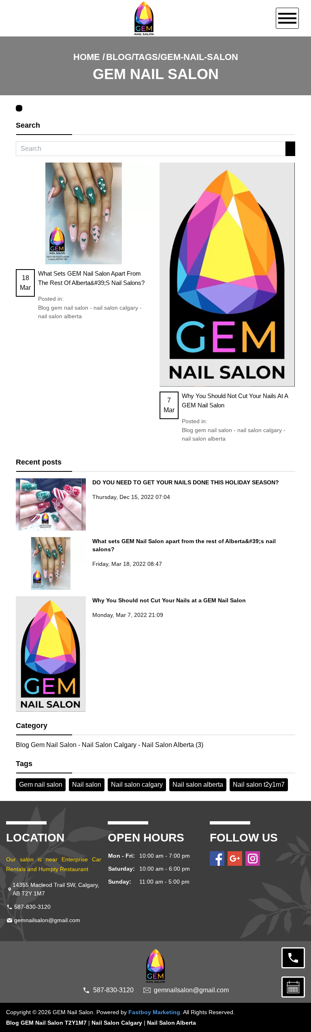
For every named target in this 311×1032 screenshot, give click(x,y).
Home (86, 57)
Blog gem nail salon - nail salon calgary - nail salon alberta (90, 311)
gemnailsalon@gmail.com (47, 920)
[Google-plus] (235, 858)
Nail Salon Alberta (171, 1022)
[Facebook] (217, 858)
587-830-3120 (32, 907)
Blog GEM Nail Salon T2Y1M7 (46, 1022)
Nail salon (86, 784)
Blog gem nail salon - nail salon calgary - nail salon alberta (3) (109, 744)
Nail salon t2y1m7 (259, 784)
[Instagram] (252, 858)
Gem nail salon (40, 784)
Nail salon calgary (137, 784)
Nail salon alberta (198, 784)
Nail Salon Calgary (117, 1022)
